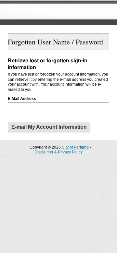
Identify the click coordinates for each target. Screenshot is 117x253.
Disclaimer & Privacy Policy (58, 152)
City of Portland (75, 147)
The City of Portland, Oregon (53, 12)
